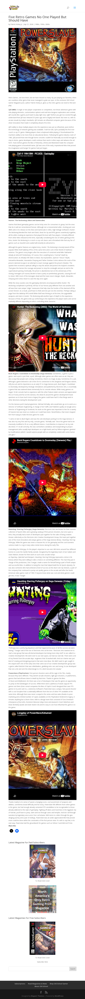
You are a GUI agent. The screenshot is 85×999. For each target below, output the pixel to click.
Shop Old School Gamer (59, 984)
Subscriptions (20, 984)
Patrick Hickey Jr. (16, 24)
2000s (47, 24)
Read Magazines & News (37, 984)
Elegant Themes (37, 996)
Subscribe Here (42, 962)
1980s (37, 24)
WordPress (59, 996)
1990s (42, 24)
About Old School (41, 986)
